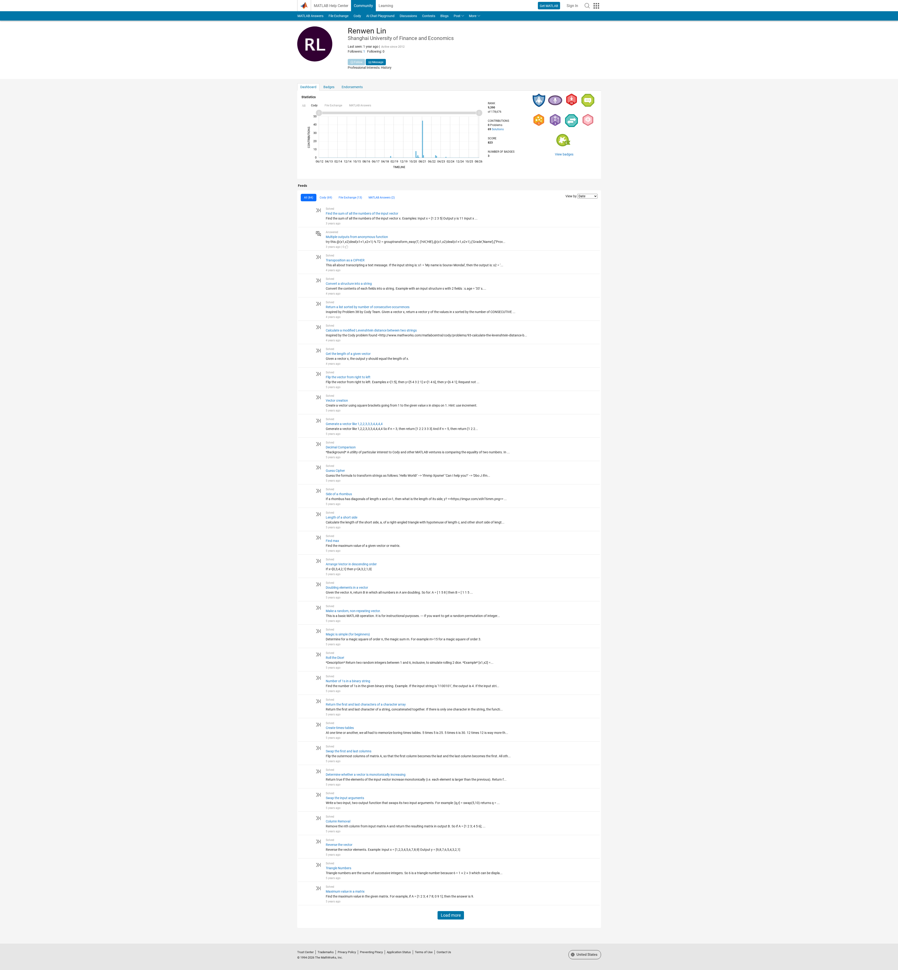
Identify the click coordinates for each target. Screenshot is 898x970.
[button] (587, 5)
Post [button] (457, 16)
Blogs (444, 16)
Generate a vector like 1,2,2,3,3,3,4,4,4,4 (354, 424)
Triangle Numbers (338, 868)
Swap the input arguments (345, 798)
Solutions (498, 129)
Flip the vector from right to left (348, 377)
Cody (357, 16)
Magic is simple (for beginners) (348, 634)
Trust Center (305, 952)
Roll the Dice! (335, 658)
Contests (428, 16)
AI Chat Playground (380, 16)
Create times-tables (340, 728)
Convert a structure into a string (349, 283)
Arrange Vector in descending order (351, 564)
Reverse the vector (339, 845)
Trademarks (326, 952)
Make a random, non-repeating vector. (353, 611)
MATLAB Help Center (331, 6)
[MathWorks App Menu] (596, 6)
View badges (564, 154)
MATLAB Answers (310, 16)
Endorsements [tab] (352, 87)
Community (363, 6)
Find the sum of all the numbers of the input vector (362, 213)
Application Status (399, 952)
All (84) (308, 197)
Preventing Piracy (371, 952)
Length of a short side (341, 517)
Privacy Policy (347, 952)
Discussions (408, 16)
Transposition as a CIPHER (345, 260)
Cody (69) (326, 197)
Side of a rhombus (339, 494)
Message (377, 62)
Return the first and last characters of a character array (366, 704)
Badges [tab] (328, 87)
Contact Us (444, 952)
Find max (332, 541)
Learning (386, 6)
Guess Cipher (335, 470)
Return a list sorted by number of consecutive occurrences (367, 307)
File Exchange (338, 16)
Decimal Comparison (341, 447)
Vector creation (337, 400)
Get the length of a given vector (348, 354)
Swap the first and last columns (348, 751)
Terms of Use (424, 952)
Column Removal (338, 821)
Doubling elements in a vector (347, 587)
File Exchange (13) (350, 197)
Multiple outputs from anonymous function (357, 237)
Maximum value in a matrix (345, 891)
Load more (451, 915)
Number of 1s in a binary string (348, 681)
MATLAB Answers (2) (382, 197)
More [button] (472, 16)
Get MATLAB (549, 6)
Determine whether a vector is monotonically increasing (366, 774)
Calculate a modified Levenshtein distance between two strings (371, 330)
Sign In (572, 6)
